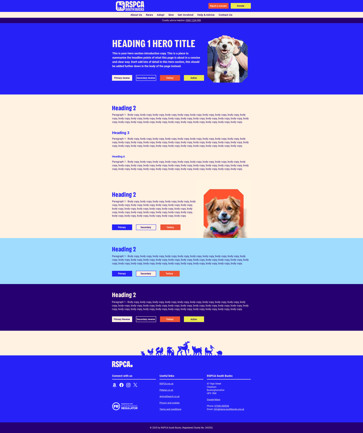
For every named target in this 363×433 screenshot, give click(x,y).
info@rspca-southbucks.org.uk (229, 409)
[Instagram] (128, 385)
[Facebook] (121, 385)
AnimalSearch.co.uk (170, 396)
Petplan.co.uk (166, 390)
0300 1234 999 (193, 20)
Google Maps (213, 399)
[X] (135, 385)
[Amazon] (114, 385)
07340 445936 (221, 406)
